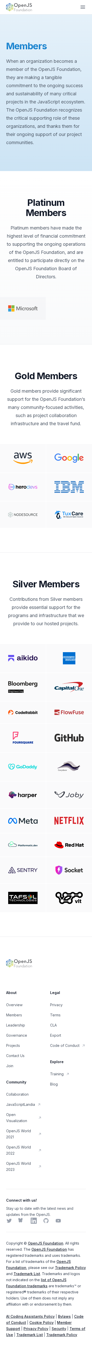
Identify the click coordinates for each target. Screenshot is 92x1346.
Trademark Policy (70, 1267)
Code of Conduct (64, 1045)
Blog (54, 1084)
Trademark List (27, 1274)
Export (55, 1035)
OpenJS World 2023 (18, 1166)
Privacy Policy (36, 1328)
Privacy (56, 1005)
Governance (16, 1035)
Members (14, 1015)
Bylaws (64, 1316)
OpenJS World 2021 (18, 1134)
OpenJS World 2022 (18, 1150)
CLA (53, 1025)
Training (57, 1074)
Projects (13, 1045)
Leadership (15, 1025)
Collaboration (17, 1094)
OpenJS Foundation (45, 1243)
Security (59, 1328)
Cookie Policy (41, 1322)
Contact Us (15, 1055)
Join (9, 1066)
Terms (55, 1015)
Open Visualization (16, 1117)
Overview (14, 1005)
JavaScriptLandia (20, 1104)
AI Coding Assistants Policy (30, 1316)
